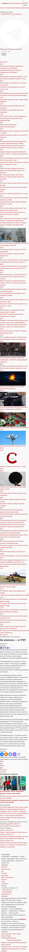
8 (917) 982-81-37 (15, 824)
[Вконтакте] (4, 49)
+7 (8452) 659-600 (5, 14)
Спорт (3, 881)
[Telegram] (14, 33)
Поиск (3, 54)
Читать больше (4, 819)
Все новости (3, 62)
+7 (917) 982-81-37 (16, 14)
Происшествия (5, 869)
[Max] (20, 49)
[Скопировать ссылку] (10, 648)
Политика (4, 873)
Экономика (17, 636)
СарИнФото (4, 883)
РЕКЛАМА (4, 896)
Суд (2, 871)
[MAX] (8, 648)
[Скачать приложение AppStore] (6, 17)
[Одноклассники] (13, 49)
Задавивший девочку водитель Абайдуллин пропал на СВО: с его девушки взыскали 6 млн (13, 811)
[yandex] (8, 942)
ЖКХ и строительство (7, 877)
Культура (4, 879)
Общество (4, 867)
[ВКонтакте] (1, 648)
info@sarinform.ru (16, 826)
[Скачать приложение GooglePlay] (19, 17)
